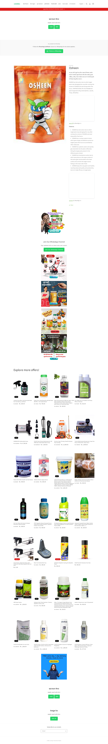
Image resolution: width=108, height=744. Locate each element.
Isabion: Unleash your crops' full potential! (84, 602)
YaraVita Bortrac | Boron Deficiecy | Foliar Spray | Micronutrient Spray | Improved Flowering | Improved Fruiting (84, 646)
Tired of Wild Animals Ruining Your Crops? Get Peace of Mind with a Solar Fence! (84, 442)
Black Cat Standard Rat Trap (40, 562)
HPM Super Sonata (18, 602)
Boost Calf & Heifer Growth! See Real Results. (23, 479)
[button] (86, 4)
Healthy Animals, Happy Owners (41, 479)
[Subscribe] (65, 731)
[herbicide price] (54, 321)
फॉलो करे (54, 718)
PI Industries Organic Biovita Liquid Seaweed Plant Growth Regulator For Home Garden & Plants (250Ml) (64, 524)
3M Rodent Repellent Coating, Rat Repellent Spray (63, 563)
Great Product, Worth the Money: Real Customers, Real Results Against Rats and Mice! (22, 564)
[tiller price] (54, 280)
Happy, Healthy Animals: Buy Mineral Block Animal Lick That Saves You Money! (84, 480)
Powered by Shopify (57, 740)
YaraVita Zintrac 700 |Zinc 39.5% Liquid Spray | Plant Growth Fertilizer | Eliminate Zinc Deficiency (44, 646)
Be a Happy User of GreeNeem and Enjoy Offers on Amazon (83, 401)
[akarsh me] (54, 235)
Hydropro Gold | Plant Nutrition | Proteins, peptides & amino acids (43, 603)
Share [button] (72, 205)
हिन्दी (57, 27)
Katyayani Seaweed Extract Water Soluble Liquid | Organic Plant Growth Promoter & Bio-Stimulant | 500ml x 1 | (84, 524)
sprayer (71, 200)
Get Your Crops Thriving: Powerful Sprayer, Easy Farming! (63, 442)
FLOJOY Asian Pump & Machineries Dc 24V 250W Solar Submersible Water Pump (43, 442)
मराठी (51, 27)
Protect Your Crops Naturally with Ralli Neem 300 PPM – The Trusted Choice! (43, 401)
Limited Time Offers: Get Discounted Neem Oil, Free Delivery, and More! (23, 401)
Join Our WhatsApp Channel (54, 249)
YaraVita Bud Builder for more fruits (21, 644)
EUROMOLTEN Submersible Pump (21, 441)
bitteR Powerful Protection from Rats (83, 562)
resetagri (51, 740)
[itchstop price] (54, 359)
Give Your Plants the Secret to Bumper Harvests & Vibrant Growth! (22, 524)
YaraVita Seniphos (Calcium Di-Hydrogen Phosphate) (63, 645)
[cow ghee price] (54, 307)
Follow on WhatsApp (55, 51)
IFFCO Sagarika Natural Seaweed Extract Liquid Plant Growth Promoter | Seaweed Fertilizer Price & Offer (43, 524)
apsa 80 (71, 123)
